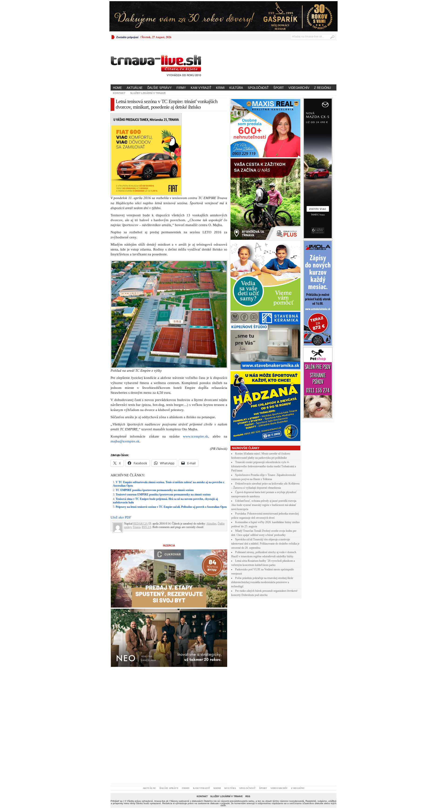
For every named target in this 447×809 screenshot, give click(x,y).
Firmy (181, 88)
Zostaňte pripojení (127, 37)
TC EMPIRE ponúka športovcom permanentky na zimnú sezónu (155, 490)
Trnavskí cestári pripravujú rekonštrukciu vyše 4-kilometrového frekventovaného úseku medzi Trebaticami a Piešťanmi (263, 466)
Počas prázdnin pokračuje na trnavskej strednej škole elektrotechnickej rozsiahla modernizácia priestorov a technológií (262, 582)
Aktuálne (135, 88)
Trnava (136, 527)
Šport (278, 88)
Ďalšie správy (159, 88)
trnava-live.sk (161, 801)
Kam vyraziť (201, 88)
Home (117, 88)
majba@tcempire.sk (125, 441)
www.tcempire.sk (195, 436)
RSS (247, 796)
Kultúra (236, 88)
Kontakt (119, 93)
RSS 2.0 (146, 527)
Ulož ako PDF (121, 517)
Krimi (220, 88)
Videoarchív (298, 88)
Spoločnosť (258, 88)
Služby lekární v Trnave (148, 93)
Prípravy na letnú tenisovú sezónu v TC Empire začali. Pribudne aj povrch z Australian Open (171, 506)
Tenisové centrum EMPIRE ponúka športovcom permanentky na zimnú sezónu (163, 494)
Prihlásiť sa (116, 801)
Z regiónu (322, 88)
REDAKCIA (140, 523)
